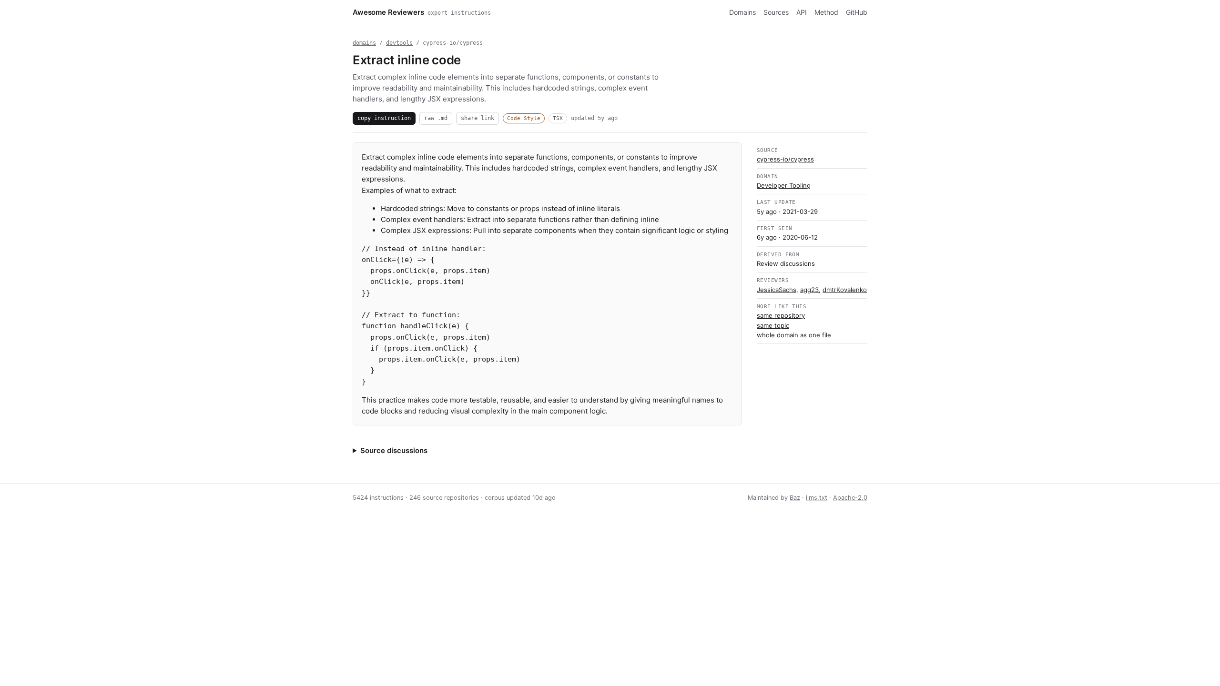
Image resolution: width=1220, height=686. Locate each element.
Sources (776, 12)
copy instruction (384, 117)
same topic (773, 325)
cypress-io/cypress (785, 159)
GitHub (856, 12)
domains (364, 43)
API (801, 12)
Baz (795, 497)
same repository (781, 315)
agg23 (809, 289)
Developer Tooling (784, 185)
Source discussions (393, 450)
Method (826, 12)
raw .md (435, 117)
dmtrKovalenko (845, 289)
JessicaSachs (776, 289)
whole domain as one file (794, 335)
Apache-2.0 (850, 497)
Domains (742, 12)
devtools (399, 43)
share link (477, 117)
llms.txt (816, 497)
